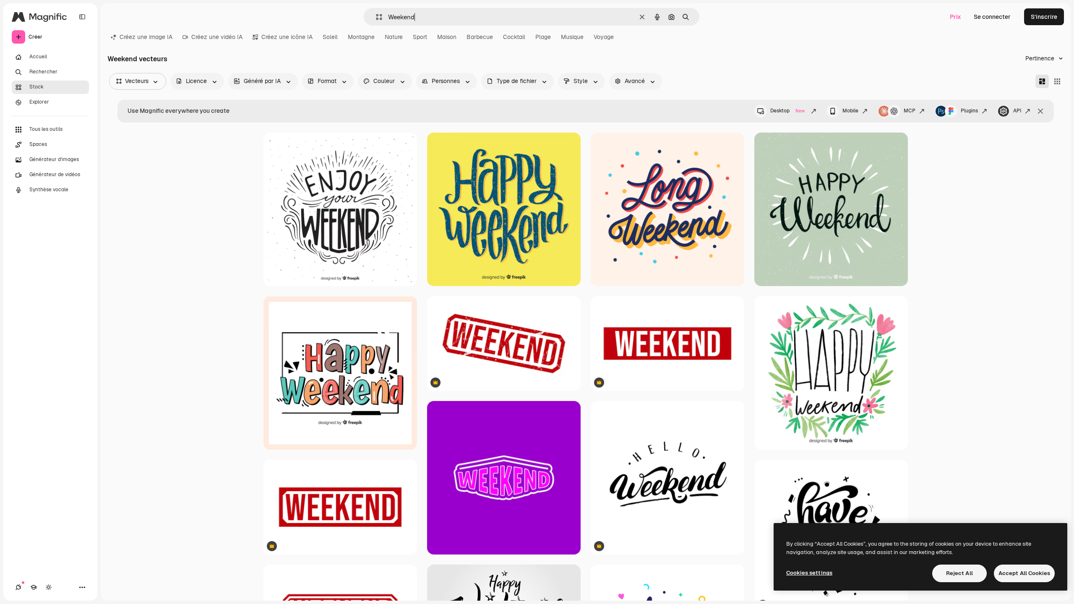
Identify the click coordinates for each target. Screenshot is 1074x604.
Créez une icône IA (287, 37)
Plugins (969, 110)
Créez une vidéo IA (216, 37)
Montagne (361, 37)
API (1017, 110)
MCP (909, 110)
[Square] (1057, 81)
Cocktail (514, 37)
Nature (394, 37)
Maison (446, 37)
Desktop (787, 110)
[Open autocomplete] (375, 17)
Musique (572, 37)
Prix (955, 17)
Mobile (850, 110)
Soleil (330, 37)
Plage (543, 37)
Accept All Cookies (1024, 573)
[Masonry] (1042, 81)
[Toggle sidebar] (82, 16)
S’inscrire (1044, 17)
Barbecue (480, 37)
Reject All (959, 573)
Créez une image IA (146, 37)
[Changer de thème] (48, 587)
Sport (420, 37)
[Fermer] (1040, 111)
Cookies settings (809, 572)
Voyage (604, 37)
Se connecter (992, 17)
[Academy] (33, 587)
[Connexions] (18, 587)
